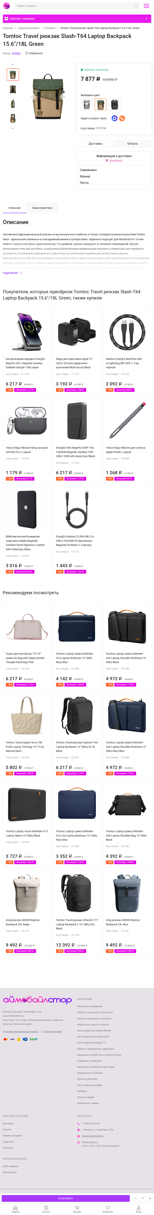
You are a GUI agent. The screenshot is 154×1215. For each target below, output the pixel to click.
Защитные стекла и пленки (93, 1024)
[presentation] (32, 96)
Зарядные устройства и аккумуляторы (99, 1054)
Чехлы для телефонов (89, 1006)
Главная (8, 28)
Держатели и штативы (90, 1072)
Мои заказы (10, 1172)
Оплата (7, 1129)
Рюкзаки (49, 28)
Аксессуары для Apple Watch (93, 1036)
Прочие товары (85, 1097)
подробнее (10, 273)
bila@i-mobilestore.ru (92, 1136)
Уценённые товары (88, 1103)
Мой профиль (10, 1166)
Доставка (8, 1123)
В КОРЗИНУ (66, 1198)
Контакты (8, 1147)
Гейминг (82, 1091)
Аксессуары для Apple (89, 1085)
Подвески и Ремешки (89, 1060)
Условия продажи (52, 1031)
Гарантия (8, 1141)
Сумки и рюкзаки (28, 28)
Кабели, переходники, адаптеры (95, 1048)
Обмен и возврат (12, 1135)
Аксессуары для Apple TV (91, 1042)
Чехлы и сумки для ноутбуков (94, 1018)
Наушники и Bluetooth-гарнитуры (96, 1066)
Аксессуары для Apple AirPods (94, 1030)
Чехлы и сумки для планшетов (95, 1012)
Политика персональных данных (20, 1031)
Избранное (36, 53)
